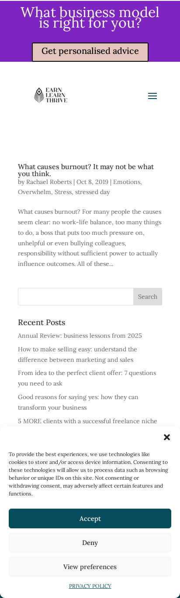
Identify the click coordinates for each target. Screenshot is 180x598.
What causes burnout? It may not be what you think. (86, 170)
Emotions (126, 182)
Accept (90, 518)
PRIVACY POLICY (90, 586)
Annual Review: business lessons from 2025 (80, 336)
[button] (167, 437)
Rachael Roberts (49, 182)
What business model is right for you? (90, 17)
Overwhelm (34, 192)
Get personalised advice (90, 50)
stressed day (92, 192)
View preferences (90, 567)
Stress (63, 192)
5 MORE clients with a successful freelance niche (87, 421)
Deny (90, 542)
